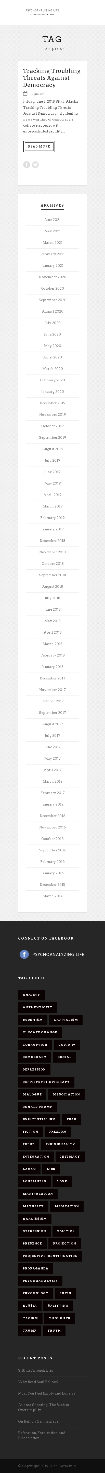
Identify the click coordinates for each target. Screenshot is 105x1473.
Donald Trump (37, 1107)
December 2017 (52, 678)
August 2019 (52, 449)
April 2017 (53, 770)
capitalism (66, 1020)
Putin (65, 1293)
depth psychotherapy (46, 1082)
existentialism (39, 1119)
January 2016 (53, 873)
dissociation (66, 1094)
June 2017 (53, 747)
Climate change (40, 1032)
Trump (29, 1330)
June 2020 (52, 334)
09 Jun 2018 (38, 94)
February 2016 (52, 862)
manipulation (38, 1194)
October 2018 (53, 564)
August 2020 (52, 311)
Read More (39, 146)
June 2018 (53, 609)
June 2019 (52, 472)
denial (65, 1057)
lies (51, 1169)
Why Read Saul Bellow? (38, 1382)
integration (36, 1156)
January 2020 (52, 392)
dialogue (32, 1094)
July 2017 (52, 736)
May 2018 (52, 621)
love (62, 1181)
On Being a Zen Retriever (39, 1421)
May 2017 (52, 758)
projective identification (50, 1256)
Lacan (29, 1169)
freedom (58, 1131)
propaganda (35, 1268)
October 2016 (52, 839)
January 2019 (53, 529)
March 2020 (52, 369)
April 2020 (52, 357)
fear (71, 1119)
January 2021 (52, 265)
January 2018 (52, 667)
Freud (29, 1144)
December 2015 (52, 885)
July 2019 (52, 460)
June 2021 (53, 220)
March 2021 (52, 243)
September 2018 (52, 575)
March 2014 (53, 896)
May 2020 (52, 346)
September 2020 (53, 300)
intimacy (70, 1156)
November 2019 (52, 415)
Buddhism (33, 1020)
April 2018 (53, 632)
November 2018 (52, 552)
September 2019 (52, 437)
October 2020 (52, 288)
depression (34, 1069)
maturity (33, 1206)
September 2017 (52, 713)
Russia (30, 1305)
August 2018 (52, 586)
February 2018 (53, 655)
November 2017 (52, 690)
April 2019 (52, 495)
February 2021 (53, 254)
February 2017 (53, 793)
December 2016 (52, 816)
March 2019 (53, 506)
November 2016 (52, 827)
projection (64, 1243)
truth (54, 1330)
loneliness (34, 1181)
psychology (35, 1293)
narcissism (35, 1219)
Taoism (30, 1318)
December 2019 (52, 403)
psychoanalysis (40, 1281)
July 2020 (53, 323)
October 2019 (52, 426)
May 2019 (52, 483)
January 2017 (52, 804)
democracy (35, 1057)
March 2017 (52, 781)
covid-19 (66, 1045)
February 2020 (52, 380)
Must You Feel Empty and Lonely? (46, 1393)
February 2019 (52, 518)
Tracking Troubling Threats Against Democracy (52, 78)
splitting (58, 1305)
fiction (30, 1131)
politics (66, 1231)
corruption (35, 1045)
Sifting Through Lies (35, 1370)
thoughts (59, 1318)
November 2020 (52, 277)
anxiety (31, 995)
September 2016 (52, 850)
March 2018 (52, 644)
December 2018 (52, 541)
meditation (67, 1206)
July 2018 (52, 598)
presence (32, 1243)
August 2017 (52, 724)
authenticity (37, 1007)
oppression (34, 1231)
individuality (60, 1144)
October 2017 (53, 701)
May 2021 (52, 231)
